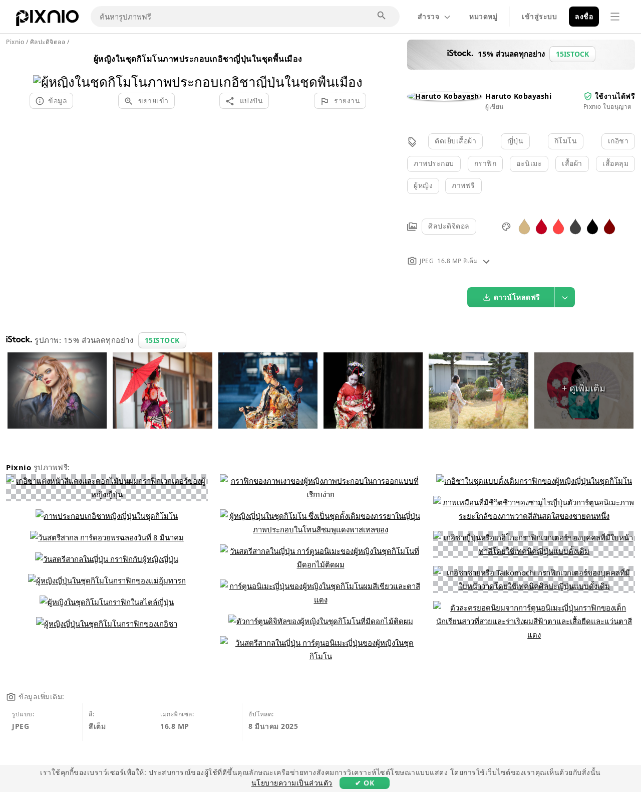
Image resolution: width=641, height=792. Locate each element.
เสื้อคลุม (615, 163)
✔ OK (364, 782)
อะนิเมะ (529, 163)
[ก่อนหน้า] (44, 69)
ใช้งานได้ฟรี (615, 96)
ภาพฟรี (463, 185)
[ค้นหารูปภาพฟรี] (382, 16)
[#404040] (575, 226)
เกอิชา (618, 140)
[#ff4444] (558, 226)
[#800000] (609, 226)
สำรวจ (428, 16)
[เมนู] (615, 17)
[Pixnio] (47, 20)
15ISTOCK (162, 340)
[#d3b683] (524, 226)
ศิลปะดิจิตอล (449, 226)
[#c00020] (541, 226)
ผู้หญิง (423, 185)
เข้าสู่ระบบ (539, 16)
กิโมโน (565, 140)
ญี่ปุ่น (515, 140)
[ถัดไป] (351, 69)
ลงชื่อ (584, 16)
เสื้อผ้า (572, 163)
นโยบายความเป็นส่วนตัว (292, 782)
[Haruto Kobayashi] (444, 96)
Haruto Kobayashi (518, 96)
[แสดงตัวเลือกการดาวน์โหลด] (565, 297)
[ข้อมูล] (486, 261)
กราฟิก (485, 163)
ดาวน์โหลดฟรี (517, 297)
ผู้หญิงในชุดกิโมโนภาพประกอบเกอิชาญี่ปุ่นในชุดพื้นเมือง (198, 58)
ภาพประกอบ (434, 163)
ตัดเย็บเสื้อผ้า (455, 140)
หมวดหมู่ (483, 16)
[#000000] (592, 226)
